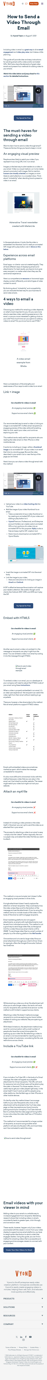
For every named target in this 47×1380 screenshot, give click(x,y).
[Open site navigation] (42, 3)
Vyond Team (18, 36)
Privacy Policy (23, 1347)
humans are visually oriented (14, 174)
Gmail (10, 582)
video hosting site (30, 504)
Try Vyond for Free (23, 118)
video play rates (23, 52)
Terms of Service (10, 1347)
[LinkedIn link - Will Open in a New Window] (21, 1337)
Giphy (34, 529)
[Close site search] (42, 11)
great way (29, 50)
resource (25, 279)
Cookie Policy (34, 1347)
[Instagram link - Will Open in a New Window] (23, 1340)
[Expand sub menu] (42, 1298)
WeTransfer (36, 933)
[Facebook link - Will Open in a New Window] (26, 1337)
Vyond (11, 522)
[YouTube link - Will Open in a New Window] (30, 1337)
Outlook (20, 582)
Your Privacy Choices (14, 1350)
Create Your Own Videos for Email (19, 1250)
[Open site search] (7, 12)
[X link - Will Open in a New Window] (17, 1337)
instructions (25, 685)
